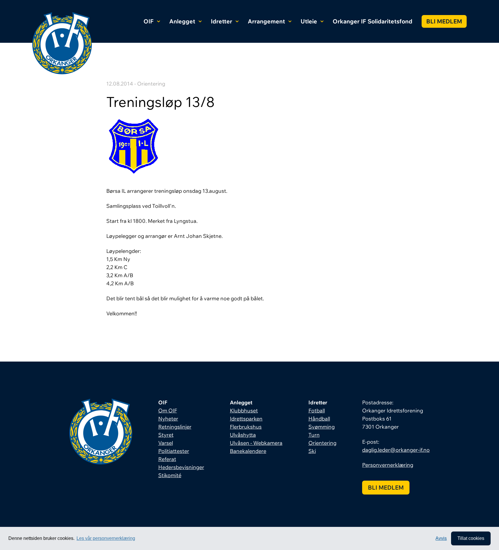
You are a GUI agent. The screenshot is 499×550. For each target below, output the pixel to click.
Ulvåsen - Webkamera (256, 443)
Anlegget (182, 21)
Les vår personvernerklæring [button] (106, 538)
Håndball (319, 418)
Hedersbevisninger (181, 467)
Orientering (322, 443)
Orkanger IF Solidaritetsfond (372, 21)
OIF (149, 21)
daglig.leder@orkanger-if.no (396, 450)
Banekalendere (248, 451)
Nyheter (168, 418)
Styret (166, 435)
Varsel (165, 443)
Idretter (221, 21)
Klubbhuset (244, 410)
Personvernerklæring (387, 465)
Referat (167, 459)
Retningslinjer (174, 426)
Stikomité (169, 475)
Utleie (309, 21)
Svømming (321, 426)
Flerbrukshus (246, 426)
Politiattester (173, 451)
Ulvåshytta (243, 435)
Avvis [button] (441, 538)
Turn (314, 435)
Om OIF (167, 410)
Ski (312, 451)
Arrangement (266, 21)
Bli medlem (444, 21)
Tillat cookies (470, 538)
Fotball (316, 410)
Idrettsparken (246, 418)
